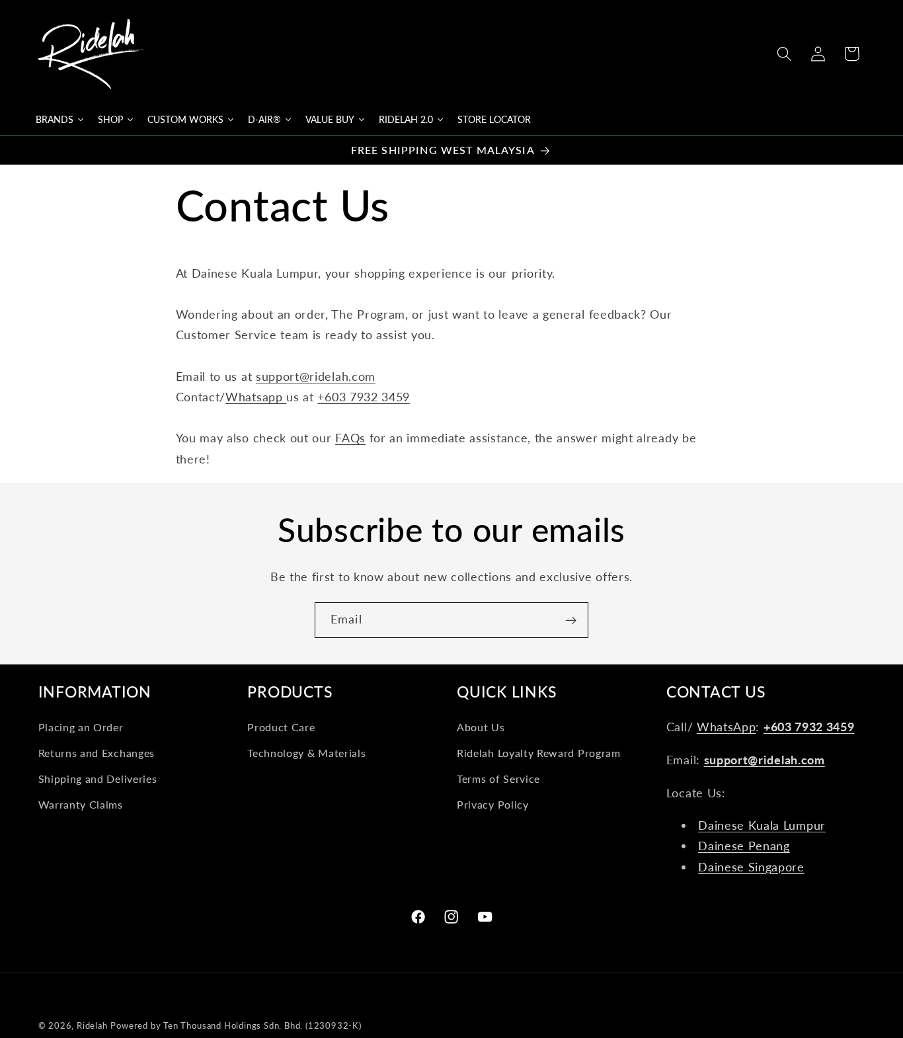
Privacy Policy (493, 804)
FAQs (350, 438)
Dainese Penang (744, 846)
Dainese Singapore (751, 866)
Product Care (281, 727)
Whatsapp (255, 396)
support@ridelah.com (315, 376)
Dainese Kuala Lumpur (762, 825)
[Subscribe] (571, 620)
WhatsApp (726, 727)
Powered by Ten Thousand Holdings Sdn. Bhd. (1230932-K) (235, 1026)
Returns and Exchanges (96, 752)
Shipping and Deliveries (97, 778)
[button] (784, 54)
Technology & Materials (306, 752)
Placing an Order (81, 727)
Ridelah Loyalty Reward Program (539, 752)
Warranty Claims (80, 804)
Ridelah (92, 1026)
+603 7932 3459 (363, 396)
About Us (481, 727)
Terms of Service (498, 778)
